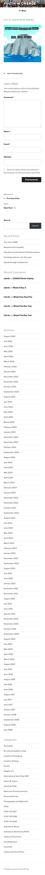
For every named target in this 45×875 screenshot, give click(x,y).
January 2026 (10, 372)
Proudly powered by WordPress (16, 869)
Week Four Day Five (22, 297)
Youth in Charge (20, 3)
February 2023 (10, 548)
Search (7, 220)
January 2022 (10, 583)
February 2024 (10, 488)
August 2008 (10, 725)
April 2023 (8, 538)
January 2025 (10, 432)
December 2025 (11, 377)
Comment (9, 97)
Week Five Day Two (22, 306)
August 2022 (9, 568)
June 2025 (8, 407)
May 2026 (8, 351)
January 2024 (10, 493)
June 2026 (8, 346)
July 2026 (8, 341)
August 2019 (9, 664)
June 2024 (8, 467)
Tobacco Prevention (12, 837)
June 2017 (8, 705)
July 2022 (8, 573)
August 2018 (9, 679)
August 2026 (9, 336)
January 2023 (10, 553)
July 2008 (8, 730)
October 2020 (10, 629)
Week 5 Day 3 (19, 288)
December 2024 (11, 437)
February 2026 (10, 366)
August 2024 (9, 457)
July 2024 (8, 462)
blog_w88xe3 (27, 20)
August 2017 (9, 694)
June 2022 (8, 578)
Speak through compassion (16, 262)
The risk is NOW (11, 242)
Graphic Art (9, 771)
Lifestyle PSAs (10, 786)
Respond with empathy (14, 247)
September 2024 (11, 452)
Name (7, 131)
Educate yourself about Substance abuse (22, 252)
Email (7, 144)
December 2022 (11, 558)
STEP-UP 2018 (10, 816)
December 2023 (11, 498)
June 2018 (8, 689)
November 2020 (11, 624)
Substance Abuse (11, 827)
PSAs (6, 806)
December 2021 (11, 588)
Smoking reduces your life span (18, 257)
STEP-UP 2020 (10, 821)
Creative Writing (11, 761)
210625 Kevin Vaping (23, 278)
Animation (8, 746)
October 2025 (10, 387)
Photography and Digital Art (16, 801)
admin (7, 278)
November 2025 (11, 382)
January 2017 (9, 710)
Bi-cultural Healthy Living (15, 751)
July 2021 (8, 604)
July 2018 (8, 684)
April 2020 (8, 654)
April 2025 (8, 417)
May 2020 (8, 649)
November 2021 (11, 594)
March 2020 (9, 659)
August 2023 (9, 518)
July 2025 (8, 402)
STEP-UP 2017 (10, 811)
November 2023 (11, 503)
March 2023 (9, 543)
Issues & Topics (11, 781)
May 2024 (8, 472)
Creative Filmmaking (13, 756)
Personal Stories (11, 796)
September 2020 (11, 634)
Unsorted (8, 847)
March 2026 (9, 361)
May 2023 (8, 533)
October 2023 (10, 508)
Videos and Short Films (14, 852)
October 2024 (10, 447)
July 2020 (8, 644)
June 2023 (8, 528)
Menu (24, 11)
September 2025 (11, 392)
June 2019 (8, 674)
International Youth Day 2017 (16, 776)
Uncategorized (15, 73)
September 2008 (11, 720)
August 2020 (9, 639)
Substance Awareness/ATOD (16, 832)
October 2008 (10, 715)
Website (7, 157)
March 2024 (9, 482)
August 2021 (9, 599)
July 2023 (8, 523)
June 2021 (8, 609)
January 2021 (9, 614)
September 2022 (11, 563)
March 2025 (9, 422)
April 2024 (8, 478)
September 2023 (11, 513)
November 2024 (11, 442)
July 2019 (8, 669)
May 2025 (8, 412)
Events (7, 766)
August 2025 (9, 397)
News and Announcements (16, 791)
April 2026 (8, 356)
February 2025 (10, 427)
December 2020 (11, 619)
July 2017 (8, 700)
